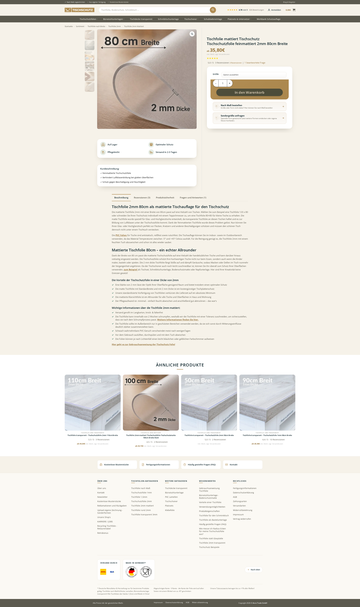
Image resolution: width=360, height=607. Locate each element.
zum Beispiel (131, 269)
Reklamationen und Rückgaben (112, 505)
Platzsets (169, 505)
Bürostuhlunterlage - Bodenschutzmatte (209, 496)
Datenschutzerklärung (243, 492)
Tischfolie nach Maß (140, 488)
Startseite (69, 26)
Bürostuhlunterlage (174, 492)
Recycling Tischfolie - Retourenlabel (107, 527)
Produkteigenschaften (209, 511)
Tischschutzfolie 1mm (141, 492)
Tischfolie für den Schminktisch (214, 515)
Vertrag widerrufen (242, 519)
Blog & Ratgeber (289, 2)
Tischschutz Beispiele (209, 547)
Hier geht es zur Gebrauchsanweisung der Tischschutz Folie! (143, 344)
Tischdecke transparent (141, 19)
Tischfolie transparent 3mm (144, 514)
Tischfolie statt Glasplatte (211, 538)
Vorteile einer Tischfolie (210, 502)
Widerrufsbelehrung (242, 510)
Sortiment (80, 26)
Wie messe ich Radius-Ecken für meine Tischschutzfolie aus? (212, 531)
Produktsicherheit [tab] (165, 197)
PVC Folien (121, 235)
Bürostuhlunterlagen (113, 19)
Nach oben (255, 569)
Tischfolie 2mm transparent (212, 542)
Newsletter (102, 497)
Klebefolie (170, 510)
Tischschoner (190, 19)
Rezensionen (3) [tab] (142, 197)
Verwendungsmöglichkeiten (212, 506)
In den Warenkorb (250, 92)
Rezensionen (236, 62)
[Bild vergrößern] (192, 33)
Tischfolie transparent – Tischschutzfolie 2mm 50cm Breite (209, 435)
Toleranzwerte (222, 588)
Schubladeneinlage (213, 19)
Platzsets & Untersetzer (239, 19)
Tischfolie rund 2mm (141, 510)
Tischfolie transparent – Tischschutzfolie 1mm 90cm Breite (267, 435)
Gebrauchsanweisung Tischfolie (209, 489)
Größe (216, 74)
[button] (274, 10)
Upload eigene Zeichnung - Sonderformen (110, 511)
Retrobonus (102, 533)
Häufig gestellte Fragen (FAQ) (212, 524)
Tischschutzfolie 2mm (141, 501)
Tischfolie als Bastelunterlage (213, 520)
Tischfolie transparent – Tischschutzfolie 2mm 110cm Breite (93, 435)
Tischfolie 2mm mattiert (142, 505)
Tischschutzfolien (88, 19)
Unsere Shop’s (104, 517)
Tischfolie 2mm (114, 26)
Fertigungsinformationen (244, 488)
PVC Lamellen (171, 497)
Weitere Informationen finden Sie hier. (178, 319)
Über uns (101, 488)
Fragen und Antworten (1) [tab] (193, 197)
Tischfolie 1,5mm (139, 497)
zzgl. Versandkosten (222, 54)
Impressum (238, 514)
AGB (235, 497)
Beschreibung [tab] (121, 197)
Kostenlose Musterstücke (119, 2)
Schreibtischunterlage (168, 19)
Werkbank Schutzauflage (268, 19)
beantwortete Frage (255, 62)
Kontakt (100, 492)
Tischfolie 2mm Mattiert (134, 26)
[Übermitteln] (213, 10)
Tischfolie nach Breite (96, 26)
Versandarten (239, 505)
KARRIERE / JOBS (105, 521)
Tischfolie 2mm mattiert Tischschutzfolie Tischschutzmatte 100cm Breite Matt (151, 436)
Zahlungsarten (240, 501)
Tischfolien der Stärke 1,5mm (122, 594)
